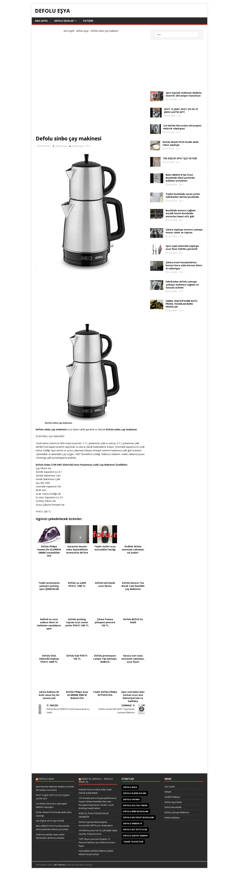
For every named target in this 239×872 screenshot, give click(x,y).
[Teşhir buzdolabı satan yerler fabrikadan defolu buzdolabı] (156, 200)
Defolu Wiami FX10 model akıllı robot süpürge (180, 143)
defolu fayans (131, 799)
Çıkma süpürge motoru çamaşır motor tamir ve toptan (184, 231)
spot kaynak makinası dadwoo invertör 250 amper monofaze (184, 94)
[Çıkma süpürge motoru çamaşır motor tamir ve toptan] (156, 236)
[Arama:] (177, 34)
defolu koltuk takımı (135, 805)
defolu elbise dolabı (134, 793)
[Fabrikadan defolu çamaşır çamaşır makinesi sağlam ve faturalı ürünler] (156, 288)
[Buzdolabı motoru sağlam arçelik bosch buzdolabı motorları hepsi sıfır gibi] (156, 216)
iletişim (88, 20)
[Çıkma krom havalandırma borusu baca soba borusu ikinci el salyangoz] (156, 268)
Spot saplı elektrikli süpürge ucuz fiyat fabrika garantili (182, 247)
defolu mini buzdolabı (135, 811)
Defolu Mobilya (172, 817)
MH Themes (59, 864)
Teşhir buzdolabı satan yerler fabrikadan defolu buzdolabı (183, 195)
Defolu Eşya (46, 778)
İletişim (168, 791)
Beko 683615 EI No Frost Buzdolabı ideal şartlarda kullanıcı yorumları (180, 177)
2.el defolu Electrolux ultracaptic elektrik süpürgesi (182, 127)
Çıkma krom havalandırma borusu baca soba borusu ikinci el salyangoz (184, 265)
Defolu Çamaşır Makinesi (177, 812)
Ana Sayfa (41, 20)
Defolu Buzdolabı (173, 807)
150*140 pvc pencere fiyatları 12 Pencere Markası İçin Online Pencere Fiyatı (97, 842)
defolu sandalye (132, 823)
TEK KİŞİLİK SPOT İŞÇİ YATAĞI (180, 158)
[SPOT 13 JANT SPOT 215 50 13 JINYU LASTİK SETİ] (156, 115)
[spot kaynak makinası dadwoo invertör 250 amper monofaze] (156, 99)
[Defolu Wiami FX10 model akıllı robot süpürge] (155, 148)
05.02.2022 (45, 145)
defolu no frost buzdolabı (138, 817)
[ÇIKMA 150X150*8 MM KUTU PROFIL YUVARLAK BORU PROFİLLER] (156, 307)
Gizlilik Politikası (172, 796)
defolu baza (130, 787)
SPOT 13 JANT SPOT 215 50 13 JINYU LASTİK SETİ (181, 111)
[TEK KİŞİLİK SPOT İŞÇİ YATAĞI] (155, 164)
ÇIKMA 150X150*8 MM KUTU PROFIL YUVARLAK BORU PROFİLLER (181, 303)
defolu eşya (82, 30)
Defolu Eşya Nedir (173, 802)
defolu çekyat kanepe (135, 835)
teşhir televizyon (133, 841)
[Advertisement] (90, 85)
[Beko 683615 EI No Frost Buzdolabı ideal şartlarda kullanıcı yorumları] (156, 181)
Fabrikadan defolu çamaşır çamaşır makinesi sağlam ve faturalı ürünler (182, 284)
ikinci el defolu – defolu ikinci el (96, 780)
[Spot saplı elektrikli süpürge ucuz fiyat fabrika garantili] (156, 252)
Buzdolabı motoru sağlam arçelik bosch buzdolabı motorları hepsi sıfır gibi (181, 213)
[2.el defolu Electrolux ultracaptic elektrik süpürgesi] (155, 132)
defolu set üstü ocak (135, 829)
